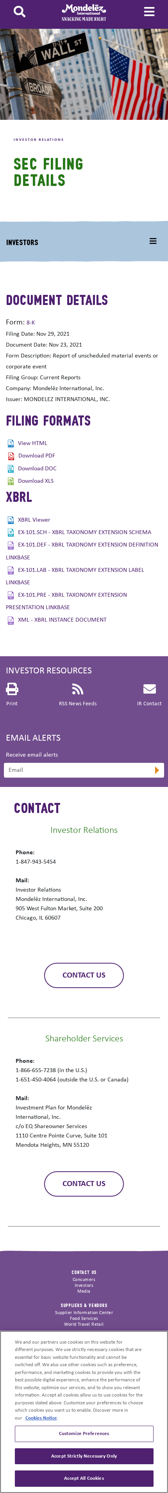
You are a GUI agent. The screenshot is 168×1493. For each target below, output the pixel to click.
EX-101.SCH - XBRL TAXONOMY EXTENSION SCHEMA (84, 532)
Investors (22, 241)
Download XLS (36, 481)
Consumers (84, 1279)
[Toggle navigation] (153, 241)
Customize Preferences (84, 1433)
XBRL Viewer (34, 520)
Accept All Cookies (84, 1478)
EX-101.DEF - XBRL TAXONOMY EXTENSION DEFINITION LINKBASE (82, 551)
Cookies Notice (41, 1418)
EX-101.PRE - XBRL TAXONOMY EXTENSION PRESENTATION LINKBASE (66, 601)
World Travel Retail (84, 1324)
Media (83, 1291)
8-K (31, 323)
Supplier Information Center (84, 1313)
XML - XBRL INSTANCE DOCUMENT (62, 620)
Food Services (84, 1318)
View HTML (32, 443)
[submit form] (156, 771)
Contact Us (84, 975)
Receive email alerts (32, 755)
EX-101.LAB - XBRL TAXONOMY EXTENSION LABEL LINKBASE (75, 576)
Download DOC (37, 469)
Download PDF (36, 456)
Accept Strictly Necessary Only (84, 1456)
